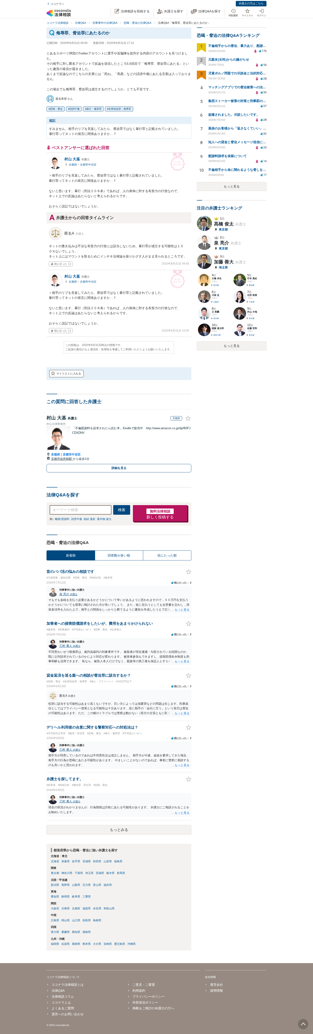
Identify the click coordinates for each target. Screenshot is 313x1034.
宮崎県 (108, 944)
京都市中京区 (88, 164)
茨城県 (100, 873)
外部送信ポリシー (145, 1002)
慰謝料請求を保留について (227, 156)
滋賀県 (86, 908)
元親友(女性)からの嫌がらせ (228, 59)
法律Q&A (58, 990)
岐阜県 (76, 896)
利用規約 (138, 990)
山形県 (108, 861)
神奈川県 (66, 873)
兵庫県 (65, 908)
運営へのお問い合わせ (68, 1014)
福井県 (108, 885)
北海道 (55, 861)
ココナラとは (61, 1002)
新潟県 (55, 885)
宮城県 (86, 861)
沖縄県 (131, 944)
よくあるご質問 (63, 1008)
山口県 (76, 920)
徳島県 (86, 932)
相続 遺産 (89, 519)
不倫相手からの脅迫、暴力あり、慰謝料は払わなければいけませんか (258, 46)
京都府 (73, 164)
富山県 (97, 885)
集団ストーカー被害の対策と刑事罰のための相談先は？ (248, 101)
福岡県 (55, 944)
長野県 (65, 885)
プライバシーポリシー (148, 996)
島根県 (97, 920)
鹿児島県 (119, 944)
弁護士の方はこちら (251, 3)
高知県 (76, 932)
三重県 (86, 896)
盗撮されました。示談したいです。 (234, 114)
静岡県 (65, 896)
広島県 (55, 920)
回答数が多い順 (119, 555)
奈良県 (97, 908)
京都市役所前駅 (62, 459)
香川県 (55, 932)
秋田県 (97, 861)
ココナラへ (57, 3)
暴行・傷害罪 (94, 108)
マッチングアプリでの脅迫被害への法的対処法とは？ (246, 87)
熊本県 (86, 944)
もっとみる (119, 830)
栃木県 (110, 873)
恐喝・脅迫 (56, 108)
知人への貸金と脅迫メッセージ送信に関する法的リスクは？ (251, 142)
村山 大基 (77, 159)
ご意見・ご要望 (143, 984)
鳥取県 (86, 920)
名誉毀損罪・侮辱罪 (119, 108)
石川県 (86, 885)
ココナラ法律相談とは (68, 984)
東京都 (55, 873)
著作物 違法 (104, 519)
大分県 (97, 944)
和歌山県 (109, 908)
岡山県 (65, 920)
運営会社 (216, 984)
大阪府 (55, 908)
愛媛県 (65, 932)
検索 (121, 510)
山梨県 (76, 885)
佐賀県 (65, 944)
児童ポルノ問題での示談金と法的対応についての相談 (246, 73)
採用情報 (216, 990)
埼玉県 (89, 873)
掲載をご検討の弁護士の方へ (153, 1008)
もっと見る (232, 186)
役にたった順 (167, 555)
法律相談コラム (63, 996)
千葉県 (79, 873)
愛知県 (55, 896)
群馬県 (121, 873)
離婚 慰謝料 (62, 519)
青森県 (65, 861)
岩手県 (76, 861)
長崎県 (76, 944)
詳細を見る (119, 468)
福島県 (118, 861)
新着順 (71, 555)
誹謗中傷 (74, 108)
